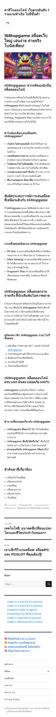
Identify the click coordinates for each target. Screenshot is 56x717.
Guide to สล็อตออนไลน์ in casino (25, 621)
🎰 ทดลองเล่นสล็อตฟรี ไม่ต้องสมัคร (22, 646)
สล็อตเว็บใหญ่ (34, 508)
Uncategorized (42, 505)
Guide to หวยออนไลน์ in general (24, 601)
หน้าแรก (8, 664)
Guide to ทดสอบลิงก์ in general (24, 617)
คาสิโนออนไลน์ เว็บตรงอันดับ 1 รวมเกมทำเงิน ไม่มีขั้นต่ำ (26, 12)
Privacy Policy (12, 699)
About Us (9, 692)
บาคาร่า (8, 685)
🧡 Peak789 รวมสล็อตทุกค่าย (19, 642)
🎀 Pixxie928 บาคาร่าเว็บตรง (19, 638)
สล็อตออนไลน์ (23, 508)
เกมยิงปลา (9, 678)
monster (12, 505)
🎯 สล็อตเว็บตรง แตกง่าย (16, 650)
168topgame (15, 349)
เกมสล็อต (45, 508)
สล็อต (7, 671)
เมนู (7, 22)
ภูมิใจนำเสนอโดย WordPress (19, 711)
